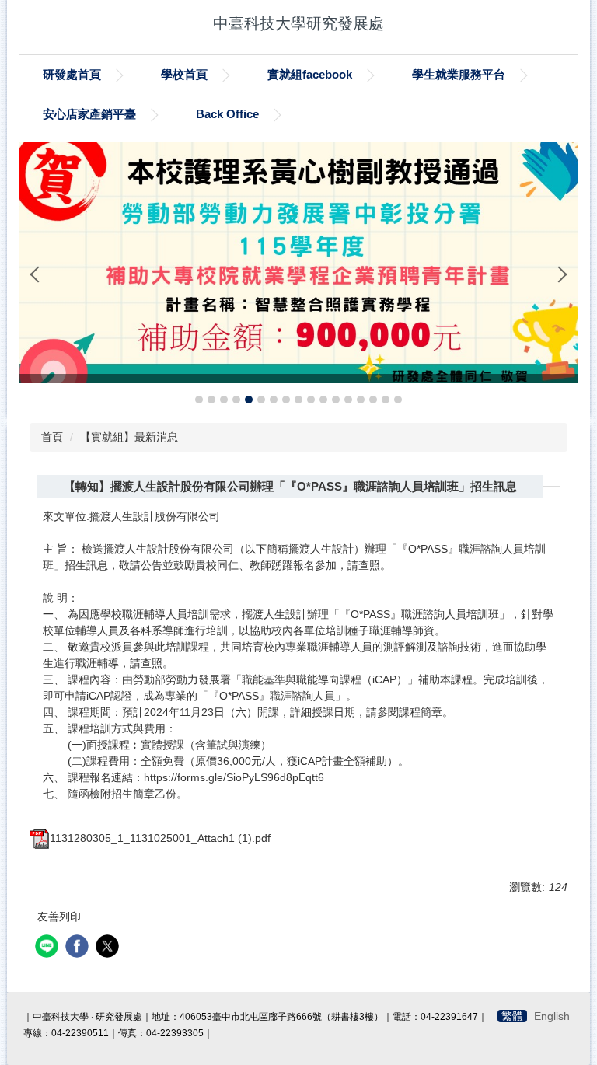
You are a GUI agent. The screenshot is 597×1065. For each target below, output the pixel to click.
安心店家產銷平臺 (89, 113)
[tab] (199, 399)
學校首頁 (184, 74)
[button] (38, 274)
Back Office (227, 113)
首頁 (52, 437)
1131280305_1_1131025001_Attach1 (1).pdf (160, 838)
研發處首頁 (72, 74)
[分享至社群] (48, 948)
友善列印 (59, 916)
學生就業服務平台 (458, 74)
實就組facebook (309, 74)
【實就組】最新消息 (129, 437)
